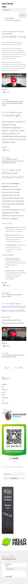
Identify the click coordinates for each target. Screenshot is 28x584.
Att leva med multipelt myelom (13, 175)
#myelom (20, 103)
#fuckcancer (5, 103)
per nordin (20, 31)
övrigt (7, 157)
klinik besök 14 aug (13, 36)
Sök (6, 566)
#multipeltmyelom (13, 103)
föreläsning (4, 389)
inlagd (3, 392)
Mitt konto (8, 564)
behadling (4, 384)
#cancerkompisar (6, 161)
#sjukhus (4, 105)
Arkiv (3, 377)
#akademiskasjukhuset (12, 355)
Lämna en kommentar (7, 33)
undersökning (5, 403)
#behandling (9, 101)
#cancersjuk (20, 101)
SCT (3, 400)
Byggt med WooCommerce (9, 559)
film (7, 99)
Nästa (20, 368)
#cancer (15, 101)
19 (16, 368)
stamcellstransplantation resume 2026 (14, 308)
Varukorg (8, 576)
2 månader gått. (11, 115)
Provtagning (5, 397)
